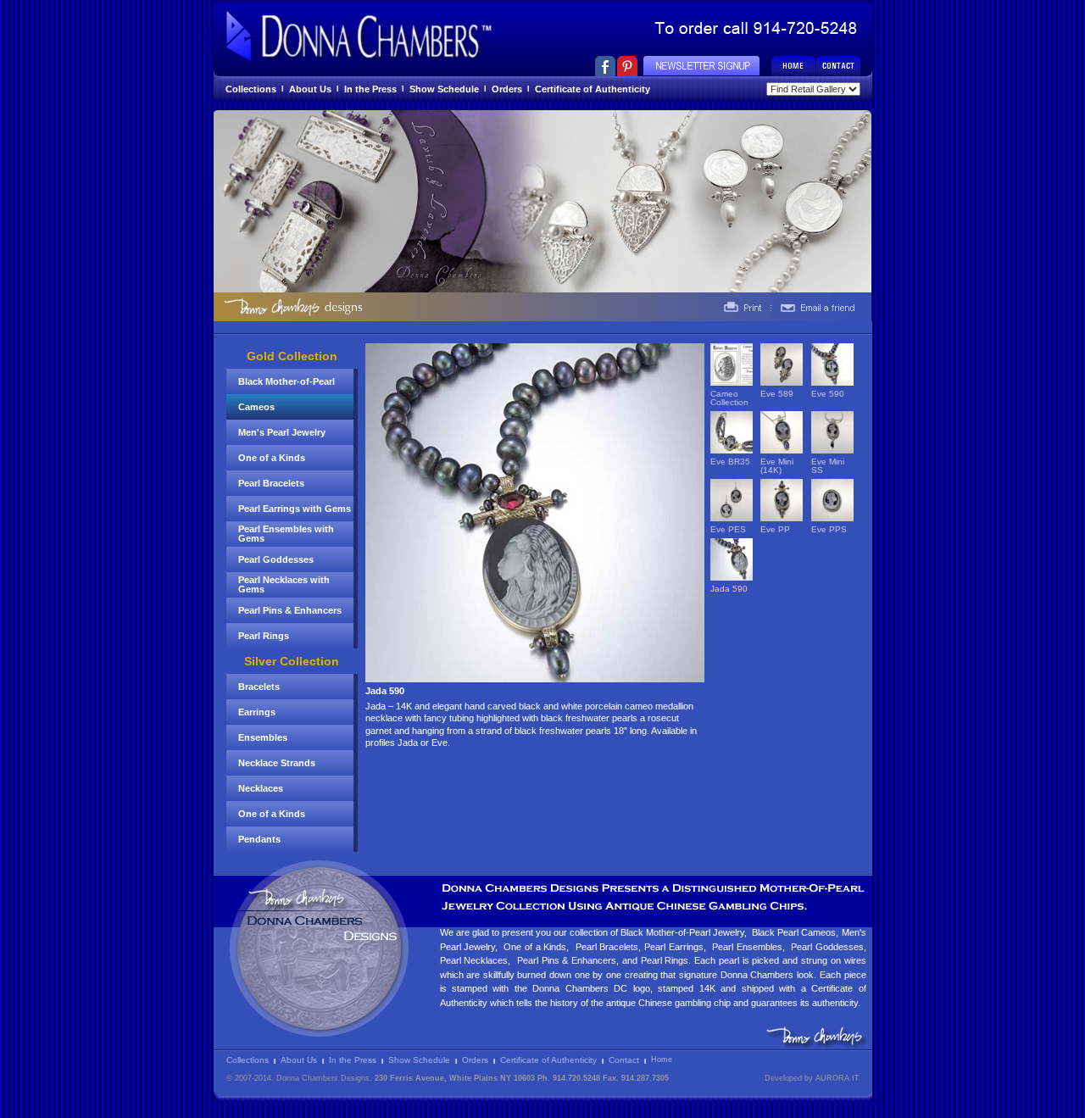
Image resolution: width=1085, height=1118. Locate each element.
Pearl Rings (263, 636)
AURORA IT (837, 1078)
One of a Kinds (271, 458)
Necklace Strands (276, 763)
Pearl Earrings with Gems (294, 508)
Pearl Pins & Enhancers (290, 610)
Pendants (259, 839)
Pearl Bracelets (271, 483)
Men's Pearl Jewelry (282, 432)
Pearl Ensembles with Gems (286, 533)
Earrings (256, 712)
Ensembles (262, 737)
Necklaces (260, 788)
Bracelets (259, 686)
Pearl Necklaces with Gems (284, 584)
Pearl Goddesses (276, 559)
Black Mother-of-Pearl (286, 381)
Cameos (256, 407)
